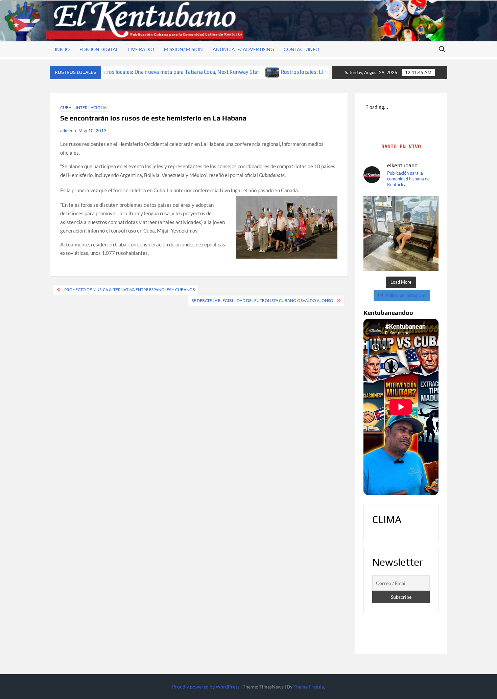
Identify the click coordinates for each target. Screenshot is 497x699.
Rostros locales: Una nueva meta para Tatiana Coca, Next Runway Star (142, 72)
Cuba (65, 107)
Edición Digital (98, 49)
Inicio (62, 49)
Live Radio (141, 49)
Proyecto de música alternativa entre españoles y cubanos (129, 289)
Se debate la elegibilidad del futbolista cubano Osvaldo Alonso (262, 300)
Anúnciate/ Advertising (243, 49)
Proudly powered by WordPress (205, 687)
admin (66, 130)
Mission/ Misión (183, 49)
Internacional (92, 107)
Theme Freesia (308, 687)
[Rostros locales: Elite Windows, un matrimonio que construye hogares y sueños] (237, 72)
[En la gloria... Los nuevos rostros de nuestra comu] (401, 233)
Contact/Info (301, 49)
